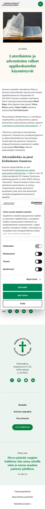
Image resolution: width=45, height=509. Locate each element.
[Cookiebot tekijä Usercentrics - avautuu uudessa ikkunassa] (31, 203)
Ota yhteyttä (22, 418)
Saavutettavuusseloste (22, 497)
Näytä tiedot (31, 279)
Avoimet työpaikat (22, 411)
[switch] (38, 254)
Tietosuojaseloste (22, 491)
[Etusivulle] (11, 4)
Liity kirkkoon (22, 427)
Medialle (22, 405)
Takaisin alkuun (22, 504)
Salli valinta (23, 295)
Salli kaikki (22, 287)
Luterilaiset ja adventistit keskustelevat (20, 125)
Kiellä (22, 304)
